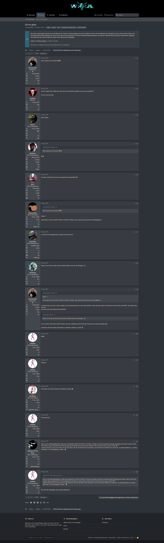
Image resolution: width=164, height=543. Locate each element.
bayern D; (36, 226)
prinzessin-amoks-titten (69, 27)
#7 (137, 232)
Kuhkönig (33, 272)
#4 (137, 143)
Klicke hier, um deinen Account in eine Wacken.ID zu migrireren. (50, 45)
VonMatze (32, 396)
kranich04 (32, 241)
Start (132, 537)
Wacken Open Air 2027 (36, 537)
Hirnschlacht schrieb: (49, 147)
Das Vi (33, 124)
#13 (137, 415)
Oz (38, 83)
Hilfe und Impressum (123, 537)
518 (37, 53)
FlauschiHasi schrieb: (49, 293)
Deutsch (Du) (50, 537)
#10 (137, 334)
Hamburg (36, 257)
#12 (137, 386)
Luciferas (33, 98)
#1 (137, 58)
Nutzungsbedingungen (100, 537)
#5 (137, 174)
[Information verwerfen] (136, 34)
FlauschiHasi (32, 213)
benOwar (33, 153)
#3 (137, 115)
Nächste (43, 53)
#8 (137, 263)
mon (58, 27)
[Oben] (135, 537)
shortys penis (82, 27)
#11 (137, 360)
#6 (137, 203)
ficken (54, 27)
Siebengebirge (35, 466)
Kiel (38, 138)
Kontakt (65, 529)
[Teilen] (134, 58)
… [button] (33, 53)
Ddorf (37, 169)
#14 (137, 441)
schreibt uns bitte (52, 41)
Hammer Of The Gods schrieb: (52, 475)
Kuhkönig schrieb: (48, 314)
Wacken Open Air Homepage (71, 522)
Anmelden (105, 522)
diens (48, 27)
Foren (65, 525)
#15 (137, 472)
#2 (137, 88)
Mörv (32, 184)
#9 (137, 289)
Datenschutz (112, 537)
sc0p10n (32, 343)
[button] (56, 15)
